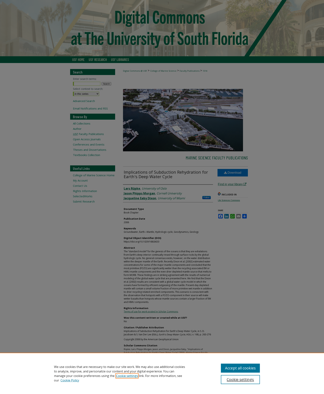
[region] (162, 373)
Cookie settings (127, 376)
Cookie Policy (70, 380)
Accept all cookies (240, 368)
